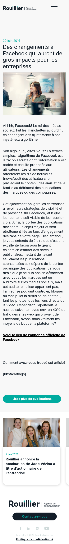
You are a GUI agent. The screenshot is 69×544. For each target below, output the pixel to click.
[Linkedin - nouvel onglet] (28, 528)
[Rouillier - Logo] (19, 9)
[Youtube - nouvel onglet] (46, 528)
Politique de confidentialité (34, 539)
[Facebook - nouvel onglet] (20, 528)
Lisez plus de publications (32, 399)
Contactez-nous (34, 516)
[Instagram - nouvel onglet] (37, 528)
